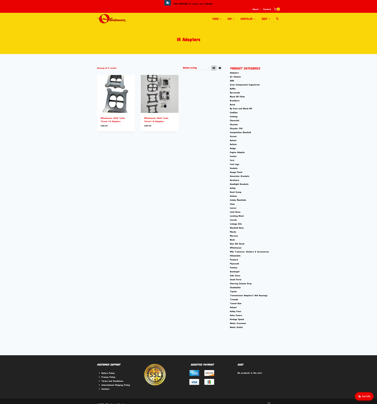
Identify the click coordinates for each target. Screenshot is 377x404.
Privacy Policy (108, 377)
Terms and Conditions (112, 381)
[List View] (220, 68)
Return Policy (108, 373)
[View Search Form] (277, 18)
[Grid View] (213, 68)
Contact (267, 9)
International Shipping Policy (115, 385)
